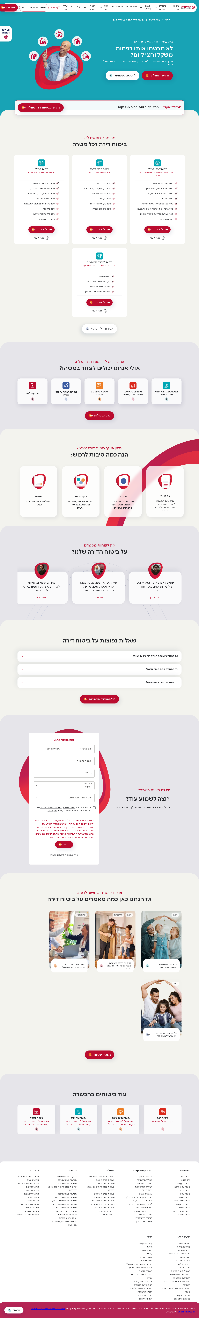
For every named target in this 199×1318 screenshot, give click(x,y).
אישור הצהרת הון (144, 1221)
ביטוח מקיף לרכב (182, 1183)
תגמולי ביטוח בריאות (180, 1271)
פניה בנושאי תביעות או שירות (64, 855)
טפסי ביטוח (184, 1243)
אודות (149, 1247)
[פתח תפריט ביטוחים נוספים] (156, 8)
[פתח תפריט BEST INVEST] (141, 8)
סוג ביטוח (88, 784)
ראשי (167, 20)
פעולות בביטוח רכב (105, 1180)
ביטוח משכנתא (183, 1204)
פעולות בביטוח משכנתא (103, 1200)
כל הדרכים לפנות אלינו (28, 1176)
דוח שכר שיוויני (145, 1299)
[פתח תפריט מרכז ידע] (101, 8)
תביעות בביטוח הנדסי (66, 1207)
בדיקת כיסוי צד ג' (107, 1211)
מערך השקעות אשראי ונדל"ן (139, 1197)
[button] (6, 34)
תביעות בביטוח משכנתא (65, 1204)
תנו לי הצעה (160, 229)
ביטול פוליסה (184, 1250)
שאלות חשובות (183, 1260)
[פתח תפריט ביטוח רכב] (170, 8)
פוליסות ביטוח (183, 1247)
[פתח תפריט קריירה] (72, 6)
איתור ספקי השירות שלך (27, 1183)
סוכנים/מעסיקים (38, 7)
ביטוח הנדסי (184, 1207)
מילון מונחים (184, 1267)
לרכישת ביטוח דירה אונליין (43, 107)
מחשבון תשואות (144, 1183)
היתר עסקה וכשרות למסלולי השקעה (177, 1283)
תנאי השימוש (69, 807)
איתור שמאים (32, 1190)
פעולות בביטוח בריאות (104, 1197)
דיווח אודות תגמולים (143, 1285)
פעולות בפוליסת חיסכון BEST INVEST (101, 1189)
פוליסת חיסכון (145, 1176)
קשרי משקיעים (145, 1243)
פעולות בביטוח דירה (105, 1183)
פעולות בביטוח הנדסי (105, 1207)
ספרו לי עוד (155, 238)
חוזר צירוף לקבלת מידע (179, 1253)
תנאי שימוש (146, 1260)
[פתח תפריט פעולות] (127, 6)
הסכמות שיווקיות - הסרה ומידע (140, 1276)
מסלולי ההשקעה (144, 1180)
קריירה (149, 1253)
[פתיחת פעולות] (6, 37)
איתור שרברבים (31, 1194)
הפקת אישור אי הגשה (66, 1211)
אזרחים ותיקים (183, 1295)
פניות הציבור (33, 1197)
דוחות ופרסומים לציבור (179, 1274)
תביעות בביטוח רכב (67, 1180)
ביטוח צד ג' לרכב (182, 1187)
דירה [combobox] (87, 786)
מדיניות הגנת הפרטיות (51, 807)
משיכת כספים (145, 1214)
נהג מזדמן (185, 1180)
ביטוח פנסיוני (184, 1214)
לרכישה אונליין (160, 75)
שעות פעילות (184, 1264)
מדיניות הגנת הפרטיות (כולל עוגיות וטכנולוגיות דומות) (139, 1266)
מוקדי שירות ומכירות (29, 1204)
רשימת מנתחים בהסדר (28, 1214)
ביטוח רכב (185, 1176)
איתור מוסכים (32, 1187)
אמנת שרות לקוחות (143, 1281)
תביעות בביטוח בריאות (66, 1197)
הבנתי (16, 1310)
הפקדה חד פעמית (143, 1218)
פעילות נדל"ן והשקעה (142, 1200)
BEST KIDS (147, 1190)
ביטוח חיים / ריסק (182, 1200)
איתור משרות (146, 1257)
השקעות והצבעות (143, 1207)
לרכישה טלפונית (125, 75)
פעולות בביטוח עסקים (104, 1194)
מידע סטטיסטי (145, 1295)
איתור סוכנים (33, 1180)
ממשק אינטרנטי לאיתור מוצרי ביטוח (176, 1290)
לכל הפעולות (102, 415)
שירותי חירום (33, 1200)
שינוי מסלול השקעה (143, 1211)
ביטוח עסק (185, 1194)
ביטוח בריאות (184, 1197)
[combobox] (62, 798)
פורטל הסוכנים (32, 1207)
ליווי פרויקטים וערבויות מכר (139, 1204)
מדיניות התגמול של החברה (139, 1288)
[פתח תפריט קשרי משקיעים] (85, 8)
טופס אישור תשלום (68, 1218)
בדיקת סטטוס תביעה (67, 1176)
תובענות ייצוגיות (145, 1292)
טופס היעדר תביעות (67, 1214)
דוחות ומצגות (146, 1250)
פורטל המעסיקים (31, 1211)
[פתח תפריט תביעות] (113, 6)
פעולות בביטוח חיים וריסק (102, 1204)
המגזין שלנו (184, 1257)
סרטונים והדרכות (182, 1299)
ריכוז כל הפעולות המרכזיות (102, 1176)
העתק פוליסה (108, 1214)
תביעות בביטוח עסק (67, 1194)
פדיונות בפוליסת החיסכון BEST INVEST (62, 1189)
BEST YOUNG (145, 1194)
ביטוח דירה (154, 20)
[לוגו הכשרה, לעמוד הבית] (188, 7)
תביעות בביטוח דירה (67, 1183)
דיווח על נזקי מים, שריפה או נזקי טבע (64, 1223)
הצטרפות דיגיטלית (143, 1187)
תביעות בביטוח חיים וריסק (64, 1200)
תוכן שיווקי (52, 810)
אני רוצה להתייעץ (102, 328)
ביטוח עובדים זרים (181, 1211)
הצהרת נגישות (145, 1271)
